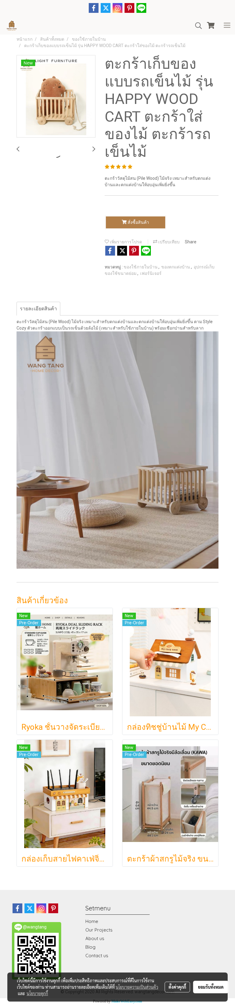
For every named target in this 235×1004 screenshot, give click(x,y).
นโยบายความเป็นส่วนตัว (137, 987)
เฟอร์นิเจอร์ (151, 273)
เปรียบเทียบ (168, 241)
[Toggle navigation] (227, 25)
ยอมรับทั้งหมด (211, 987)
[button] (196, 25)
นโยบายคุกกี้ (37, 993)
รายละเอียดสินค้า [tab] (38, 309)
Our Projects (99, 930)
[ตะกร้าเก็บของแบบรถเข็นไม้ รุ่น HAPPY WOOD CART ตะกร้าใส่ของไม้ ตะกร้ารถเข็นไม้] (56, 96)
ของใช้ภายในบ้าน (141, 266)
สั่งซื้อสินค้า (138, 222)
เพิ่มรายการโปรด (125, 241)
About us (94, 938)
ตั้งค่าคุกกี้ (177, 987)
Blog (90, 947)
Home (91, 921)
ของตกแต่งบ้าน (176, 266)
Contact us (96, 955)
